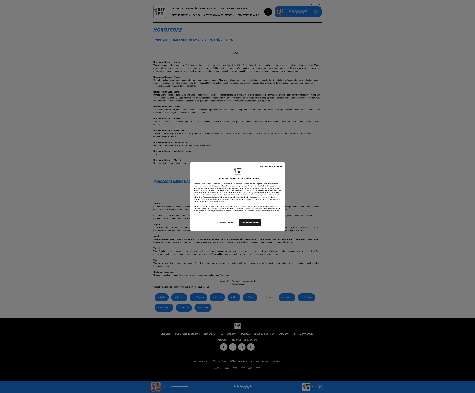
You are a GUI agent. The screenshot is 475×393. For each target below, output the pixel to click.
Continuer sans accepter (270, 166)
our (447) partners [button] (205, 184)
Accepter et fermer (250, 222)
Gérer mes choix (225, 222)
